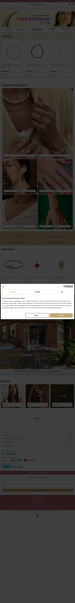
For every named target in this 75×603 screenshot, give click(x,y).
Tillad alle (61, 315)
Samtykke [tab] (13, 292)
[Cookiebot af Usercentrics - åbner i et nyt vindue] (65, 286)
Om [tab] (62, 292)
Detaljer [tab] (37, 292)
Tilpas (36, 315)
